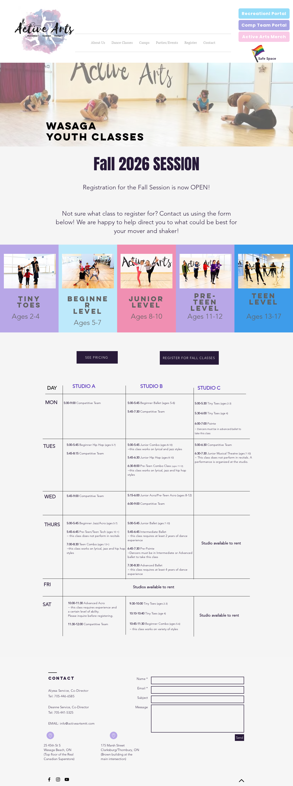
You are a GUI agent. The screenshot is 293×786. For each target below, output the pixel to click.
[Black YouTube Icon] (66, 779)
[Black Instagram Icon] (58, 779)
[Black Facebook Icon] (49, 779)
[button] (122, 43)
